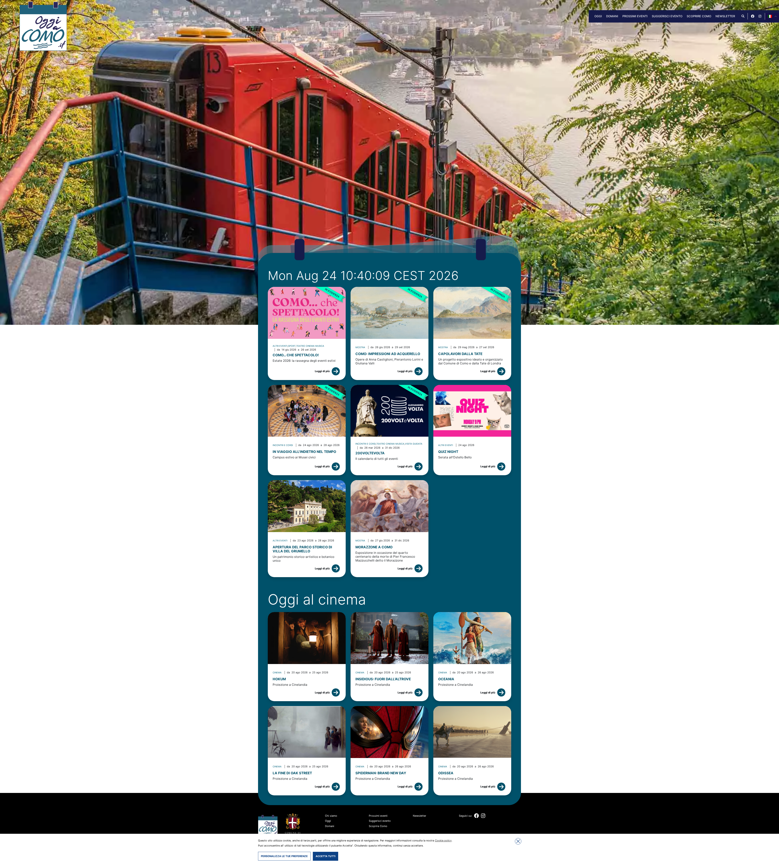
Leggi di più (322, 371)
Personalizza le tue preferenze (284, 856)
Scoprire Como (699, 16)
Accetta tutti (325, 856)
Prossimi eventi (635, 16)
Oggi (598, 16)
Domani (612, 16)
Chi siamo (331, 815)
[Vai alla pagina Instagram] (760, 16)
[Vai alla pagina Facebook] (752, 16)
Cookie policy (443, 840)
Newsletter (725, 16)
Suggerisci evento (667, 16)
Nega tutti (518, 841)
